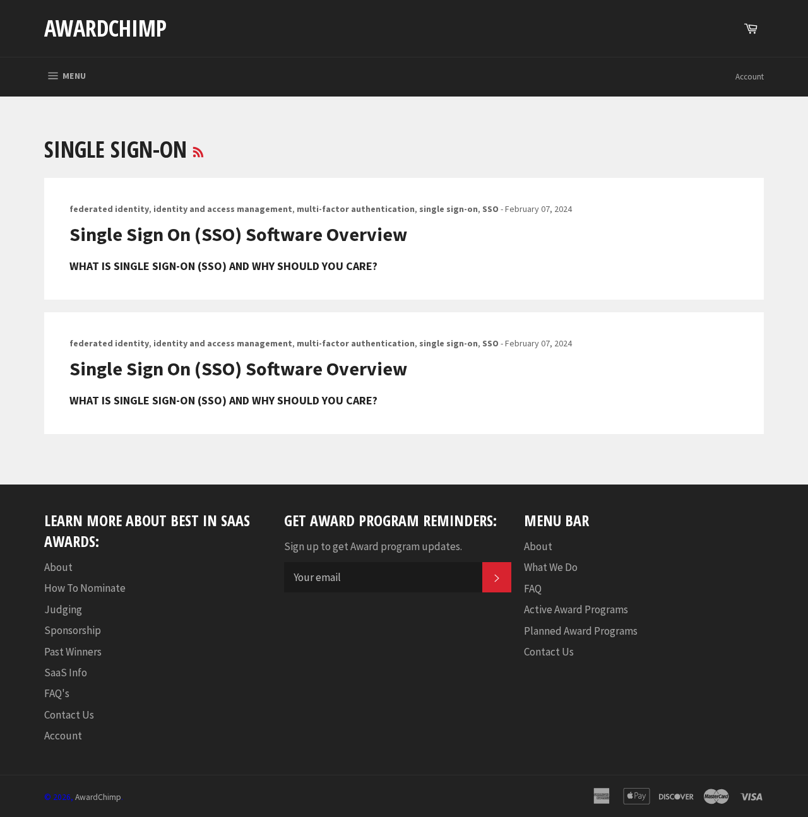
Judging (63, 609)
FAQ (533, 589)
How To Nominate (85, 588)
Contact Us (69, 715)
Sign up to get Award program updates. (373, 546)
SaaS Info (65, 672)
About (58, 567)
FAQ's (56, 693)
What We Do (551, 567)
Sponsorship (72, 630)
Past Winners (73, 652)
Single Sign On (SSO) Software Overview (238, 234)
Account (749, 76)
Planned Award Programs (581, 631)
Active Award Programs (576, 609)
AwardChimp (105, 28)
